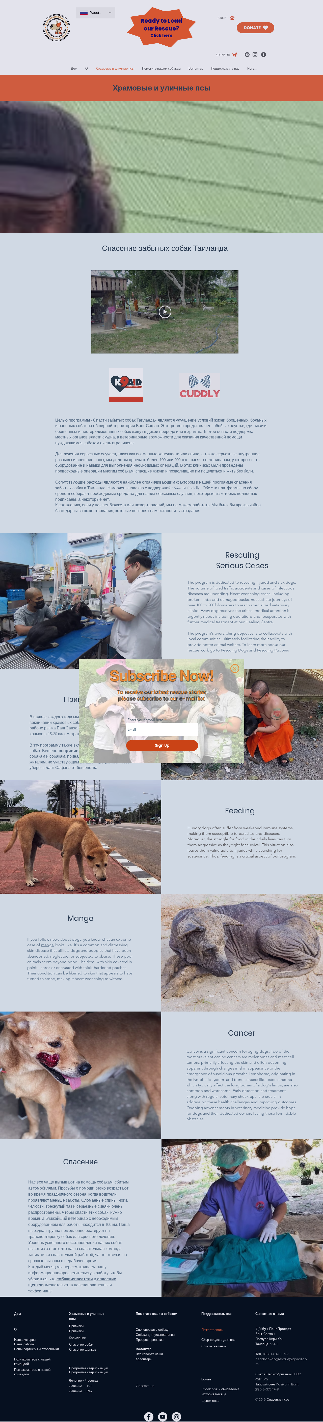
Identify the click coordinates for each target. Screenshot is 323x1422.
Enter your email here (145, 720)
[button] (234, 668)
